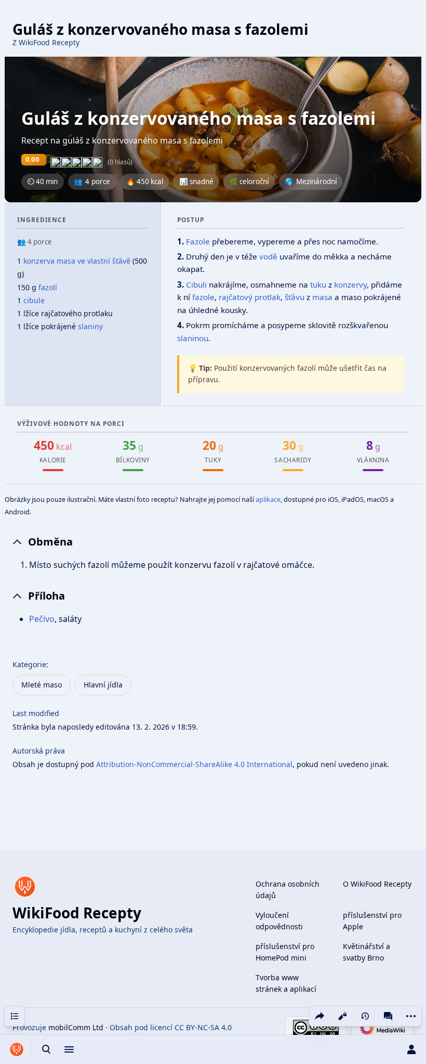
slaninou (192, 338)
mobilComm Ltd (75, 1027)
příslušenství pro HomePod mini (285, 952)
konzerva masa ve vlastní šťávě (76, 261)
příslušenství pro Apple (372, 920)
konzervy (350, 284)
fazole (203, 297)
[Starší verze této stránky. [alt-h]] (365, 1016)
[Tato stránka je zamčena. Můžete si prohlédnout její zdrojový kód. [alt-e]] (342, 1016)
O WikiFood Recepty (377, 884)
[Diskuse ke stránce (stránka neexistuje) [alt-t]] (388, 1016)
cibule (34, 300)
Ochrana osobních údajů (288, 889)
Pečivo (42, 619)
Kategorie (29, 664)
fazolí (47, 287)
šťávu (294, 297)
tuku (318, 284)
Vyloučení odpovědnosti (279, 920)
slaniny (90, 326)
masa (322, 297)
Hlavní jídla (103, 685)
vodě (268, 256)
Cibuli (196, 284)
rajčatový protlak (250, 297)
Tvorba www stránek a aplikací (286, 983)
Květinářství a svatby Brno (366, 952)
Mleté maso (41, 685)
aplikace (268, 499)
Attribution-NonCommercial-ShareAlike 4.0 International (194, 764)
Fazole (198, 241)
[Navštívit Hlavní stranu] (16, 1049)
